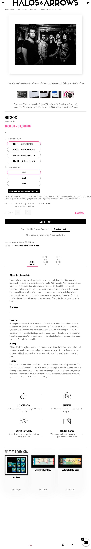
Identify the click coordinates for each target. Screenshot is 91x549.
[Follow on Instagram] (63, 545)
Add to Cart (45, 221)
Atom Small (43, 489)
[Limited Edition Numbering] (45, 94)
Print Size (17, 139)
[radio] (24, 144)
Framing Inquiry (61, 229)
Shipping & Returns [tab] (59, 261)
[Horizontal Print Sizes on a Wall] (22, 94)
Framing (16, 167)
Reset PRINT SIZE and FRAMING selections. (23, 191)
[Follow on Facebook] (72, 545)
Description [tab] (32, 263)
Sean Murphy (16, 489)
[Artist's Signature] (57, 94)
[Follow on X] (67, 545)
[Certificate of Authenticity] (68, 94)
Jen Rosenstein (23, 9)
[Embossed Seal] (34, 94)
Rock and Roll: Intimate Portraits (41, 9)
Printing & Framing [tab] (45, 261)
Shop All (13, 9)
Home (7, 9)
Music (16, 245)
